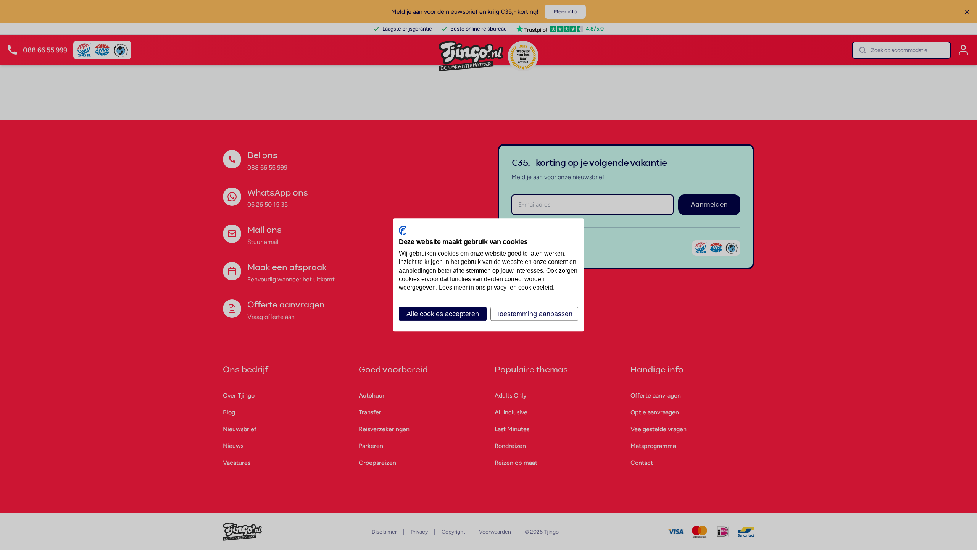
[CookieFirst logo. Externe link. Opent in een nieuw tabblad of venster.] (402, 230)
